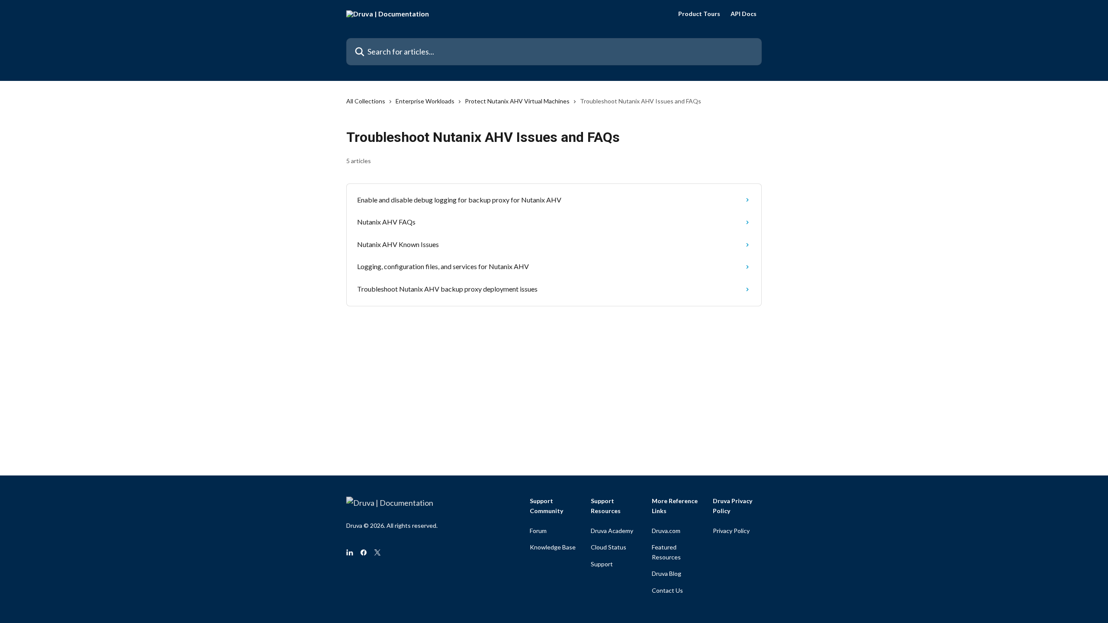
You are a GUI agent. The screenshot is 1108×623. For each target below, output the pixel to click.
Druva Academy (612, 530)
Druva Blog (666, 573)
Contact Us (667, 590)
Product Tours (699, 14)
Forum (538, 530)
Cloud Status (608, 547)
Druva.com (666, 530)
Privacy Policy (731, 530)
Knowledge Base (553, 547)
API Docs (744, 14)
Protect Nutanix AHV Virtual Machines (517, 101)
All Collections (365, 101)
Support (602, 564)
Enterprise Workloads (425, 101)
